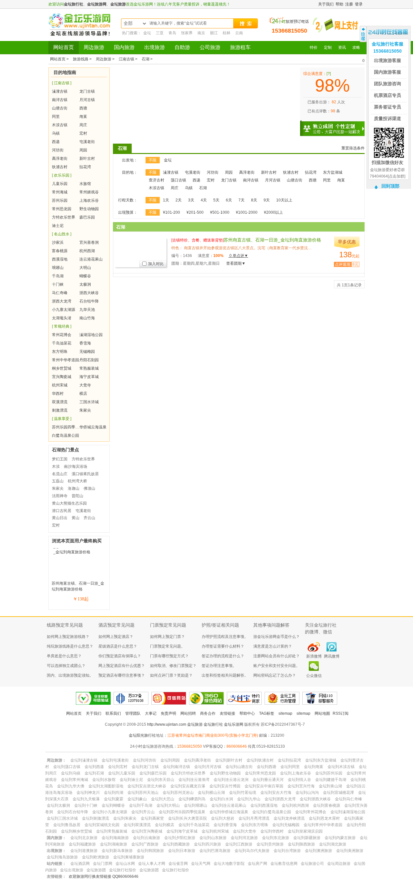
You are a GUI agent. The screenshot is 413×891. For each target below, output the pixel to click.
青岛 (172, 33)
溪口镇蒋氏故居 (85, 474)
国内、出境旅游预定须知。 (70, 675)
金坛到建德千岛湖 (330, 779)
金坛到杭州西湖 (295, 805)
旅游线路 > (83, 59)
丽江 (214, 33)
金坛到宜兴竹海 (301, 786)
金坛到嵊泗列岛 (192, 799)
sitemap (285, 713)
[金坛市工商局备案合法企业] (282, 698)
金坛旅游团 (96, 870)
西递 (56, 141)
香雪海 (85, 343)
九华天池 (87, 309)
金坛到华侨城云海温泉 (228, 812)
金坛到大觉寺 (244, 831)
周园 (83, 150)
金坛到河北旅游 (244, 837)
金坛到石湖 (94, 773)
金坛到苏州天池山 (142, 792)
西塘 (83, 108)
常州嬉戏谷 (89, 192)
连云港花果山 (91, 259)
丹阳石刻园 (89, 360)
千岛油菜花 (61, 343)
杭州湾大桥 (77, 481)
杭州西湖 (87, 251)
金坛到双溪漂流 (137, 825)
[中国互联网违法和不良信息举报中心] (319, 698)
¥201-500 (195, 212)
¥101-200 (171, 212)
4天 (204, 200)
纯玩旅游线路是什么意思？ (70, 646)
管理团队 (133, 713)
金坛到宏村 (117, 766)
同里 (56, 116)
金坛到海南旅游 (115, 837)
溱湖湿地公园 (91, 335)
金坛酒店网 (80, 863)
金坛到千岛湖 (140, 805)
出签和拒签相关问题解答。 (225, 675)
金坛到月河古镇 (207, 766)
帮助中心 (247, 713)
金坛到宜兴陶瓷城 (146, 831)
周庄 (83, 125)
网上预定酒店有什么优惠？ (121, 665)
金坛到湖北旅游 (332, 844)
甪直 (83, 116)
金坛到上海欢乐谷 (295, 773)
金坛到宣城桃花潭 (338, 792)
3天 (191, 200)
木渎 (56, 466)
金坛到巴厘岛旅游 (214, 850)
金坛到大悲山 (162, 799)
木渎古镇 (59, 125)
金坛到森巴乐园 (152, 773)
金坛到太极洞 (58, 805)
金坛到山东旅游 (213, 837)
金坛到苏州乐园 (328, 773)
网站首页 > (60, 59)
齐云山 (89, 518)
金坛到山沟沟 (307, 792)
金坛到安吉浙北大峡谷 (146, 786)
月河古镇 (87, 99)
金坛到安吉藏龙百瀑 (187, 786)
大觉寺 (85, 385)
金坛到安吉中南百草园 (264, 786)
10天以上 (284, 200)
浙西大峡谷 (89, 293)
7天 (241, 200)
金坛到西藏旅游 (176, 844)
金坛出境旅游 (71, 870)
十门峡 (58, 284)
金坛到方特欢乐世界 (188, 773)
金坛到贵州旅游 (270, 844)
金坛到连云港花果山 (228, 805)
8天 (254, 200)
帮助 (339, 4)
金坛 (147, 33)
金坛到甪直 (313, 766)
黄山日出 (59, 518)
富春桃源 (59, 251)
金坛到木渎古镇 (341, 766)
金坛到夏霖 (113, 799)
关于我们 (326, 4)
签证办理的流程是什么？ (223, 656)
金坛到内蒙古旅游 (340, 837)
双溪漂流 (59, 402)
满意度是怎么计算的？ (272, 646)
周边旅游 (94, 47)
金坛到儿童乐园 (121, 773)
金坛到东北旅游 (275, 837)
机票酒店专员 (387, 95)
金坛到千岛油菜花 (193, 825)
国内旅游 (124, 47)
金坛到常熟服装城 (111, 831)
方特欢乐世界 (63, 217)
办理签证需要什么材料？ (223, 646)
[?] (329, 73)
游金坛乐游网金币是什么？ (276, 636)
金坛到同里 (290, 766)
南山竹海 (87, 318)
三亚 (160, 33)
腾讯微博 (331, 656)
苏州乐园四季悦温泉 (69, 427)
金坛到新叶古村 (228, 760)
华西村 (58, 393)
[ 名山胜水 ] (61, 234)
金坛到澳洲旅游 (318, 850)
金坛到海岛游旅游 (62, 857)
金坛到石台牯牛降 (72, 812)
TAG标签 (266, 713)
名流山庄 (59, 474)
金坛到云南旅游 (146, 837)
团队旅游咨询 (387, 83)
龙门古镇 (87, 91)
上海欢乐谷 (89, 200)
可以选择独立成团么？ (66, 665)
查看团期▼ (236, 263)
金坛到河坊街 (144, 760)
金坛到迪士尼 (131, 779)
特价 (313, 47)
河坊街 (58, 150)
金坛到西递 (94, 766)
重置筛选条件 (353, 148)
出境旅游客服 (387, 60)
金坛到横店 (164, 825)
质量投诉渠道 (387, 118)
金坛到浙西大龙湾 (280, 799)
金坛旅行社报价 (122, 870)
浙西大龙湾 (61, 301)
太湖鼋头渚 (61, 318)
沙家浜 (58, 242)
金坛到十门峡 (85, 805)
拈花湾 (85, 167)
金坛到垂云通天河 (268, 779)
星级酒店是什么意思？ (117, 646)
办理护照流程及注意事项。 (225, 636)
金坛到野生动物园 (225, 773)
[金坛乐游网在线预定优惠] (336, 33)
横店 (83, 393)
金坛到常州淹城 (74, 779)
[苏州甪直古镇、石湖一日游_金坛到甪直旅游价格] (79, 552)
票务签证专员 (387, 106)
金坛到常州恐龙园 (260, 773)
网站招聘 (188, 713)
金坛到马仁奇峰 (348, 799)
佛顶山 (89, 488)
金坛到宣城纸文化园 (102, 825)
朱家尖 (85, 410)
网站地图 (322, 713)
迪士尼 (58, 225)
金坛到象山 (137, 799)
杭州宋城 (59, 385)
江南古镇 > (128, 59)
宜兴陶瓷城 (61, 376)
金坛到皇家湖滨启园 (305, 831)
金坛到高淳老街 (197, 760)
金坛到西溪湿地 (263, 805)
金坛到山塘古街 (239, 766)
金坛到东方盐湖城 (320, 760)
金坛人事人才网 (151, 863)
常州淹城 (59, 192)
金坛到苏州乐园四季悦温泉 (182, 812)
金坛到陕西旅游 (301, 844)
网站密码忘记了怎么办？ (274, 675)
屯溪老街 (87, 141)
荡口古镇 (178, 180)
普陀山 (77, 496)
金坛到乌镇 (70, 773)
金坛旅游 (118, 4)
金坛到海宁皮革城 (181, 831)
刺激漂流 (59, 410)
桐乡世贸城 (61, 368)
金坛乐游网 (233, 724)
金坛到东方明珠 (254, 825)
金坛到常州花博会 (310, 812)
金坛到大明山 (168, 805)
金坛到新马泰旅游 (117, 850)
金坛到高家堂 (152, 818)
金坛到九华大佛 (70, 786)
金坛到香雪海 (225, 825)
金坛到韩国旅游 (150, 850)
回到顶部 (390, 186)
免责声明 (168, 713)
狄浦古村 (59, 167)
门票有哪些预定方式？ (169, 656)
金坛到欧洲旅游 (95, 857)
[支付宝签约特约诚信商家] (244, 698)
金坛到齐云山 (143, 812)
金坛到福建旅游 (82, 844)
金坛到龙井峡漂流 (289, 818)
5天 (216, 200)
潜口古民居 (61, 510)
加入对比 (156, 263)
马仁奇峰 (59, 293)
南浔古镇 (59, 99)
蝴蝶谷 (85, 276)
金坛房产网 (257, 863)
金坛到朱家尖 (124, 818)
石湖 (122, 148)
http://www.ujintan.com (166, 724)
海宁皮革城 (89, 376)
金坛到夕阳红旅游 (179, 837)
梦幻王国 (59, 459)
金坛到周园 (170, 760)
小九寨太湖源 (63, 309)
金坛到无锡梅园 (285, 825)
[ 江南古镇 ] (61, 83)
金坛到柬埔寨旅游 (128, 857)
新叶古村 (87, 158)
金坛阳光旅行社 (142, 735)
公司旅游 (210, 47)
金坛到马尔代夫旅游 (252, 850)
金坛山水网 (125, 863)
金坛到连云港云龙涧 (231, 779)
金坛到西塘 (266, 766)
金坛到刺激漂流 (95, 818)
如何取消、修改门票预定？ (173, 665)
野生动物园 (89, 209)
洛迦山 (73, 488)
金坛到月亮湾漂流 (253, 818)
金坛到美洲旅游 (349, 850)
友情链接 (227, 713)
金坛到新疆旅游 (306, 837)
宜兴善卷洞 (89, 242)
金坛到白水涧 (221, 799)
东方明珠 (59, 351)
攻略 (356, 47)
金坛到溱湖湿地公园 (347, 812)
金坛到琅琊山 (195, 805)
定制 (328, 47)
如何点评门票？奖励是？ (171, 675)
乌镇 (56, 133)
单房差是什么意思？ (64, 656)
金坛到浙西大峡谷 (315, 799)
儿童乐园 (59, 183)
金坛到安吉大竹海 (275, 792)
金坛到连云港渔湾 (193, 779)
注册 (349, 4)
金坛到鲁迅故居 (66, 825)
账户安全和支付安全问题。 (276, 665)
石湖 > (147, 59)
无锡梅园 (87, 351)
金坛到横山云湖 (211, 792)
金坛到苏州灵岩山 (178, 792)
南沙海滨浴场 (75, 466)
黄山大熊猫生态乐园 (69, 503)
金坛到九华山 (248, 799)
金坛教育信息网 (283, 863)
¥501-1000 (219, 212)
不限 (152, 160)
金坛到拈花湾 (289, 760)
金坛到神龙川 (88, 792)
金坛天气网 (200, 863)
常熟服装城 (89, 368)
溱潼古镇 (59, 91)
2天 (179, 200)
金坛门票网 (102, 863)
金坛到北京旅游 (83, 837)
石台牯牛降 (89, 301)
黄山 (75, 518)
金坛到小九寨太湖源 (109, 812)
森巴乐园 (87, 217)
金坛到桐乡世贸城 (76, 831)
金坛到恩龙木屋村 (324, 818)
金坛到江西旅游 (238, 844)
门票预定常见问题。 (167, 646)
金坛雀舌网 (178, 863)
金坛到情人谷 (299, 779)
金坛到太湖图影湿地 (105, 786)
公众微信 (314, 675)
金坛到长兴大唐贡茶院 (187, 818)
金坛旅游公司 (312, 863)
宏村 (83, 133)
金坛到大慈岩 (222, 818)
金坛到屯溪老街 (115, 760)
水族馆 (85, 183)
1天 (166, 200)
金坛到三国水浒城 (62, 818)
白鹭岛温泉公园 (65, 435)
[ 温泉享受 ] (61, 418)
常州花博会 (61, 335)
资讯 (342, 47)
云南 (239, 33)
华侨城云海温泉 (92, 427)
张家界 (187, 33)
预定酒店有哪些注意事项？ (121, 675)
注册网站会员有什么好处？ (276, 656)
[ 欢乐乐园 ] (61, 175)
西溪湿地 (59, 259)
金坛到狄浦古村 (260, 760)
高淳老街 (59, 158)
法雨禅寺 (59, 496)
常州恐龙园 (61, 209)
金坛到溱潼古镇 (83, 760)
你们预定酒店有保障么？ (119, 656)
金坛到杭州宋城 (215, 831)
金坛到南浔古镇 (176, 766)
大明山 (85, 267)
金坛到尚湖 (113, 792)
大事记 (150, 713)
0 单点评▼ (238, 255)
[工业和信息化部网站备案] (131, 698)
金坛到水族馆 (104, 779)
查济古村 (156, 180)
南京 (201, 33)
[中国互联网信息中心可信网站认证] (168, 698)
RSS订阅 (340, 713)
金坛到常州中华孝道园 (323, 825)
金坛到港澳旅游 (83, 850)
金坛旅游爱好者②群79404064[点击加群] (387, 173)
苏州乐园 (59, 200)
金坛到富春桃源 (326, 805)
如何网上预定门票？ (167, 636)
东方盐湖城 (332, 172)
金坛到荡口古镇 (66, 766)
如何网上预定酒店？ (115, 636)
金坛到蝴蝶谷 (113, 805)
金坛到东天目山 (160, 779)
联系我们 (113, 713)
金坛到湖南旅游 (113, 844)
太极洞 (85, 284)
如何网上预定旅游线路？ (68, 636)
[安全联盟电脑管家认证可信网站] (93, 698)
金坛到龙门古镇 (145, 766)
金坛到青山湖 (330, 786)
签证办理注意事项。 (219, 665)
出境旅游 (154, 47)
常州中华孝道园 (65, 360)
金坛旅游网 (96, 4)
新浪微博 (314, 656)
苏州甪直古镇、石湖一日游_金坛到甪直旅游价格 (246, 239)
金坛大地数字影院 (229, 863)
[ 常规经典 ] (61, 326)
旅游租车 (240, 47)
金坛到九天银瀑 (86, 799)
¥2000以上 (273, 212)
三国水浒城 (89, 402)
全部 (128, 23)
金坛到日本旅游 (181, 850)
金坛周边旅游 (338, 863)
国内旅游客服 (387, 72)
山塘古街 (59, 108)
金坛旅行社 (73, 4)
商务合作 (208, 713)
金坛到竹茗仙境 (242, 792)
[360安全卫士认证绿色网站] (206, 698)
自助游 (182, 47)
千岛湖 (58, 276)
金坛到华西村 (272, 831)
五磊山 (58, 481)
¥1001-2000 (246, 212)
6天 (229, 200)
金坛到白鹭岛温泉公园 (271, 812)
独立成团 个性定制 (335, 126)
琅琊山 (58, 267)
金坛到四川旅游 (207, 844)
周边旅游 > (106, 59)
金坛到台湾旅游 (287, 850)
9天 (267, 200)
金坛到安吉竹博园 (224, 786)
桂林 (226, 33)
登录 (359, 4)
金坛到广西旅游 (144, 844)
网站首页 (63, 47)
